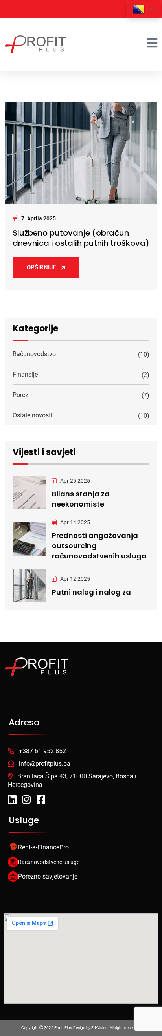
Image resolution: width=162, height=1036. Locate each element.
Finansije (25, 374)
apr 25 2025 (74, 481)
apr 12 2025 (74, 579)
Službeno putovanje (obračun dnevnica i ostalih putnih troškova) (81, 238)
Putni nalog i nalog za (91, 592)
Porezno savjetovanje (47, 876)
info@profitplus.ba (44, 763)
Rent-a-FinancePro (43, 847)
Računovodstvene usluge (48, 862)
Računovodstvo (34, 354)
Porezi (21, 395)
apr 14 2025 (74, 522)
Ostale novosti (32, 415)
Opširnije (41, 267)
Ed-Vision (99, 1027)
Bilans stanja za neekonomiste (81, 499)
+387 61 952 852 (42, 751)
